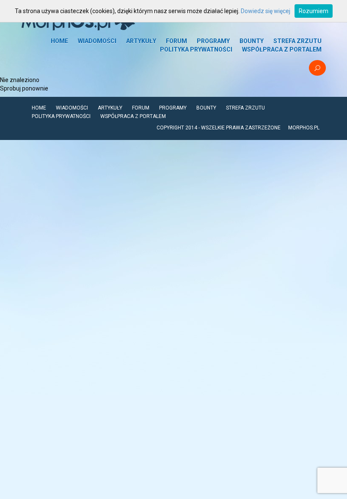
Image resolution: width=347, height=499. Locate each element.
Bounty (252, 41)
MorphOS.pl (303, 128)
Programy (213, 41)
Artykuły (141, 41)
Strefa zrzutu (297, 41)
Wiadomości (97, 41)
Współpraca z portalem (282, 49)
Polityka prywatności (196, 49)
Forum (176, 41)
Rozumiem (313, 11)
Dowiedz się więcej (265, 11)
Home (59, 41)
